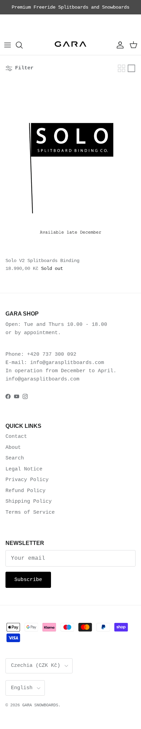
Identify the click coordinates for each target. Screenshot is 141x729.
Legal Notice (23, 469)
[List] (131, 68)
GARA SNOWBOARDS (40, 705)
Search (14, 458)
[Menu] (7, 45)
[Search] (22, 45)
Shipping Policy (28, 501)
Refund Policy (25, 491)
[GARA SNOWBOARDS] (70, 45)
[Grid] (121, 68)
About (13, 448)
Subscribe (28, 580)
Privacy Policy (27, 480)
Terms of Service (30, 512)
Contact (16, 437)
